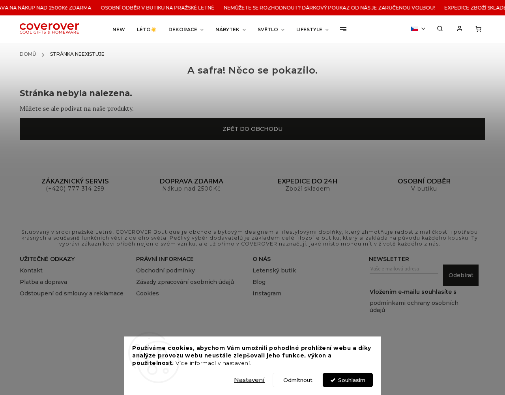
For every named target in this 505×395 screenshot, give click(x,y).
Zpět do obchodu (252, 128)
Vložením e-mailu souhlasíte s (414, 301)
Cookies (147, 293)
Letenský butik (274, 270)
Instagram (266, 293)
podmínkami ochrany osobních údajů (414, 306)
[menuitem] (119, 29)
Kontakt (31, 270)
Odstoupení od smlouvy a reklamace (71, 293)
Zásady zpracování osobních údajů (185, 281)
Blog (259, 281)
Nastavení (249, 380)
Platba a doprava (43, 281)
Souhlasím (351, 380)
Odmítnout (297, 380)
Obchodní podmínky (165, 270)
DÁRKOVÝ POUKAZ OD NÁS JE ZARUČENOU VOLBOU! (365, 8)
